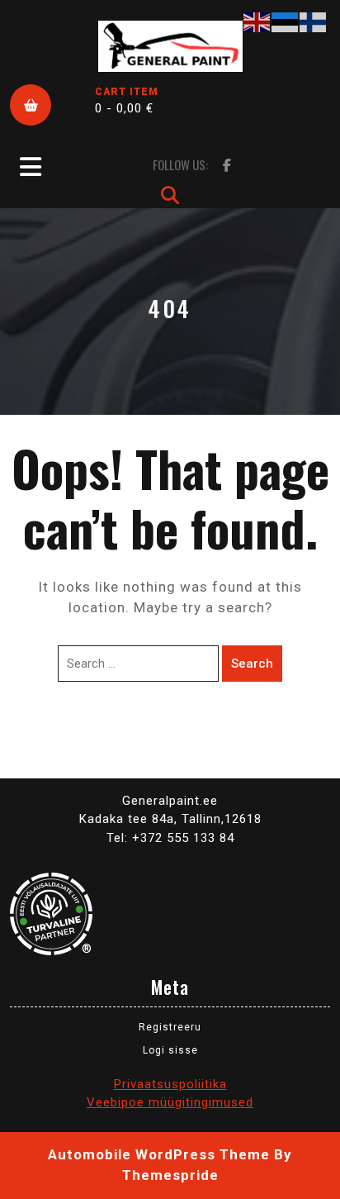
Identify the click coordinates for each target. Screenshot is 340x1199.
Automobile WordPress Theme (159, 1154)
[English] (257, 21)
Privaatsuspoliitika (170, 1084)
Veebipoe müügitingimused (170, 1102)
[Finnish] (314, 21)
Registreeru (170, 1027)
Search (252, 663)
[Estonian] (286, 21)
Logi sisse (170, 1050)
